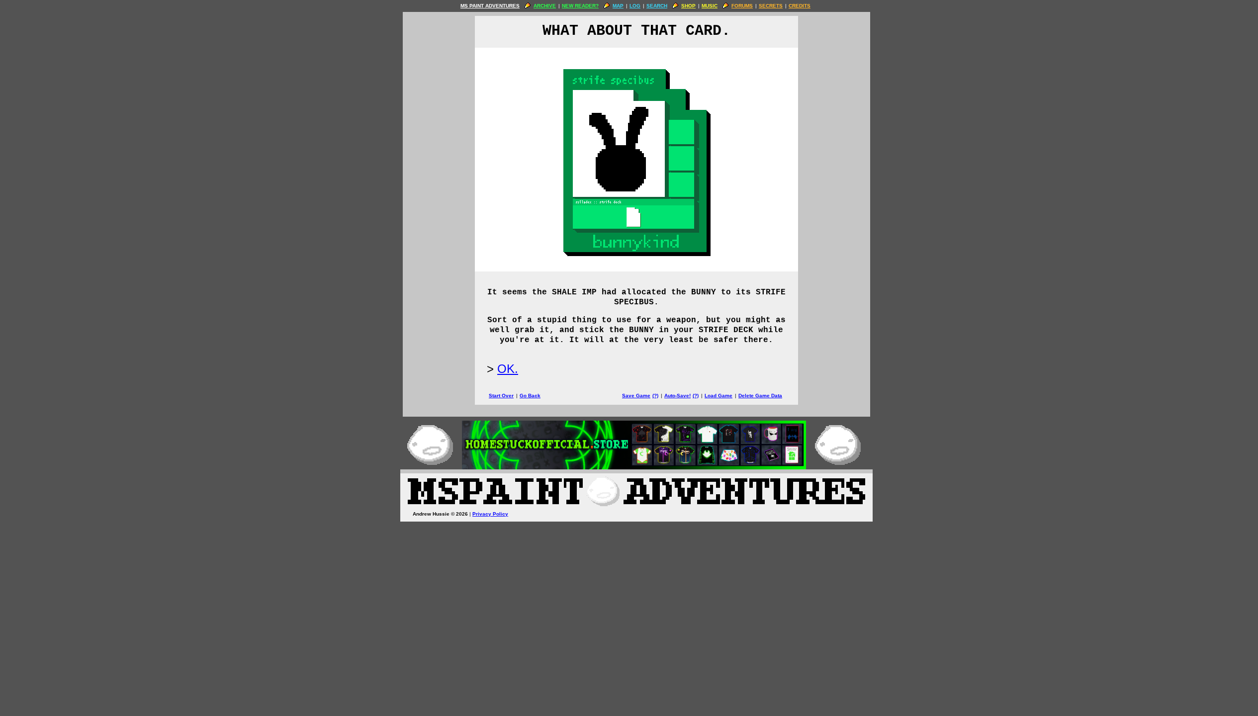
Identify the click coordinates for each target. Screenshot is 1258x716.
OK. (507, 368)
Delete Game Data (760, 395)
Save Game (636, 395)
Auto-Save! (677, 395)
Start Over (501, 395)
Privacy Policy (490, 514)
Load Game (718, 395)
